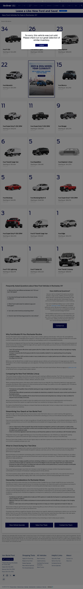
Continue (41, 45)
